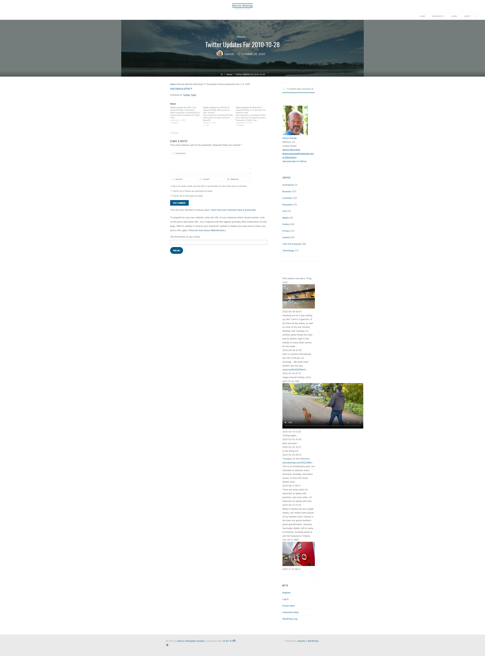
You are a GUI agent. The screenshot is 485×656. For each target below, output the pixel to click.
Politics (286, 224)
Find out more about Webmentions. (207, 230)
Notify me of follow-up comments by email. (193, 191)
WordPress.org (289, 619)
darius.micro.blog (291, 149)
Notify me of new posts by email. (188, 196)
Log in (285, 599)
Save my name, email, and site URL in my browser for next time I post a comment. (210, 186)
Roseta (301, 641)
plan (174, 84)
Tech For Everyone (291, 244)
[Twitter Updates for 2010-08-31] (219, 116)
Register (286, 592)
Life (284, 211)
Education (287, 204)
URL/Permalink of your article (185, 237)
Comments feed (290, 612)
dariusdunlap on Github (294, 161)
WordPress (313, 641)
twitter (176, 133)
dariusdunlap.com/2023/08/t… (297, 462)
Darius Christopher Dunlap (190, 641)
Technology (288, 250)
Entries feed (288, 605)
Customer (287, 198)
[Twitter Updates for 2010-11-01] (186, 115)
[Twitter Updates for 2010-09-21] (252, 116)
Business (287, 191)
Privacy (286, 231)
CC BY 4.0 (228, 641)
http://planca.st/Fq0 (180, 88)
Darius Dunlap (242, 5)
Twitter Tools (189, 95)
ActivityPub (288, 185)
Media (241, 36)
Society (286, 237)
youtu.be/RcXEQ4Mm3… (294, 369)
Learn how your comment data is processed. (233, 210)
